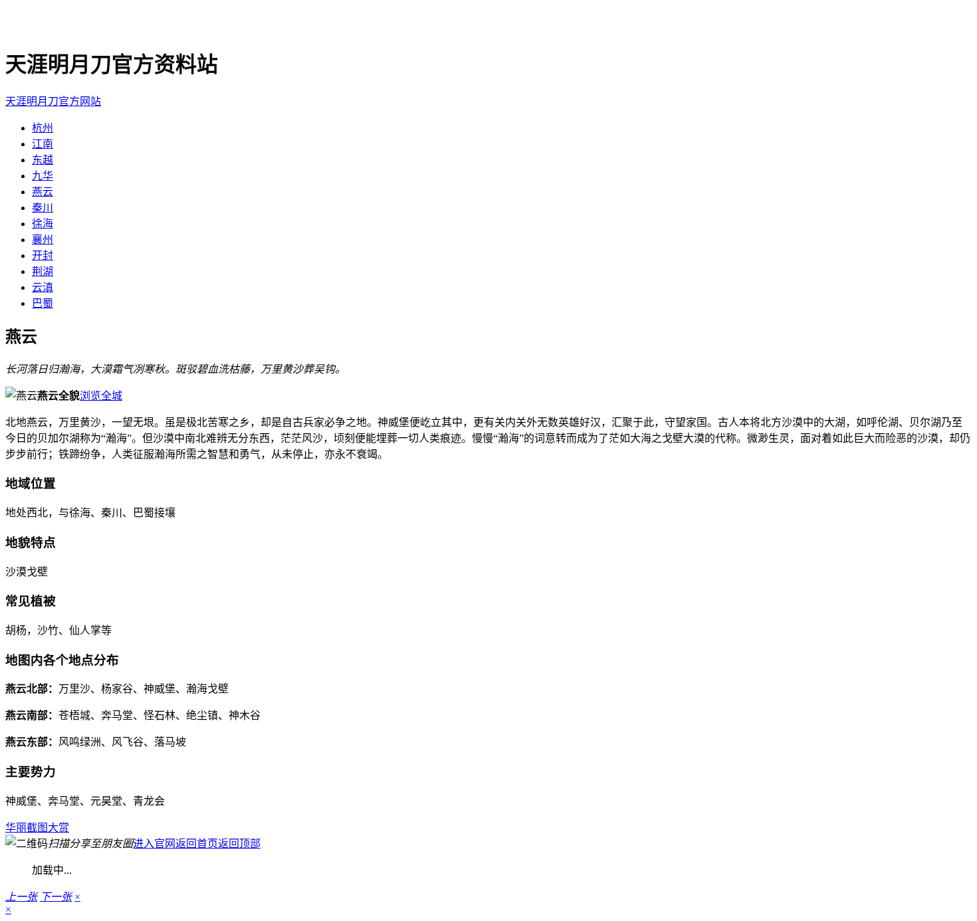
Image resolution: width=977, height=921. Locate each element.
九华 (42, 175)
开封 (42, 255)
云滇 (42, 287)
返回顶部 (239, 843)
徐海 (42, 223)
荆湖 (42, 271)
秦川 (42, 207)
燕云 (42, 191)
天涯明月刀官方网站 (53, 101)
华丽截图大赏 (37, 827)
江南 (42, 144)
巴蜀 (42, 303)
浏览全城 (101, 395)
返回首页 (196, 843)
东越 (42, 159)
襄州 (42, 239)
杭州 (42, 128)
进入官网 (154, 843)
